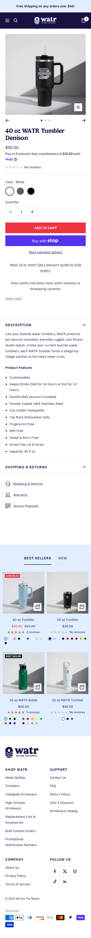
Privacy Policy (15, 876)
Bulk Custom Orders (20, 831)
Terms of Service (17, 884)
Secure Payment (25, 506)
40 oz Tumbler (23, 620)
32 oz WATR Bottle (23, 700)
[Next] (84, 120)
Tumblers (12, 786)
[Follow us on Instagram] (75, 871)
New (62, 558)
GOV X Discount (62, 803)
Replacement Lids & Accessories (20, 820)
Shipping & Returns (26, 467)
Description (18, 325)
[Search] (16, 20)
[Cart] (83, 20)
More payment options (45, 252)
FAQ (53, 786)
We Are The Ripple (28, 898)
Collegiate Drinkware (20, 794)
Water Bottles (15, 777)
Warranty (20, 495)
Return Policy (60, 794)
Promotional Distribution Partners (21, 842)
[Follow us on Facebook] (55, 871)
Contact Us (58, 777)
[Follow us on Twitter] (65, 871)
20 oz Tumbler (67, 620)
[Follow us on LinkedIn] (65, 881)
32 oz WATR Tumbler (67, 700)
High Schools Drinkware (15, 806)
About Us (12, 867)
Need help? (13, 298)
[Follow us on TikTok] (55, 881)
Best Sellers (37, 558)
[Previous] (7, 120)
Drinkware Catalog (64, 811)
